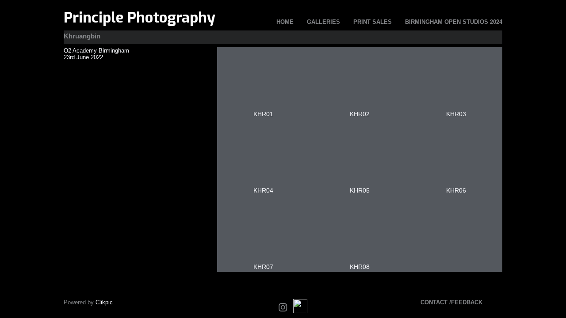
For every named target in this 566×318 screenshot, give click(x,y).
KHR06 (456, 190)
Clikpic (104, 302)
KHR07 (263, 266)
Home (285, 22)
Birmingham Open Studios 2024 (453, 22)
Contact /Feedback (451, 302)
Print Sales (372, 22)
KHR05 (360, 190)
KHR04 (263, 190)
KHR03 (456, 113)
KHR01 (263, 113)
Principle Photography (139, 17)
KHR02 (360, 113)
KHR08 (360, 266)
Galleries (323, 22)
